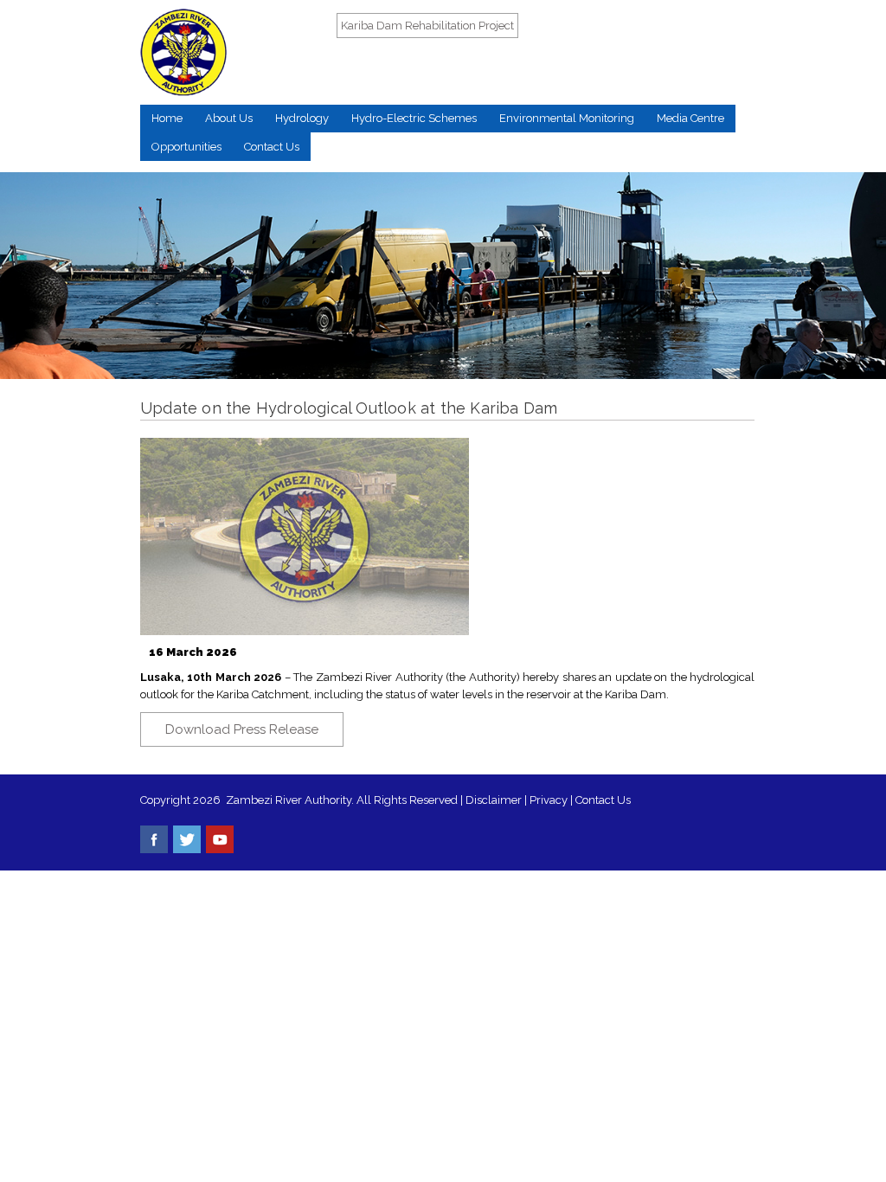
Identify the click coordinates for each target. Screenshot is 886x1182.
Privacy (550, 799)
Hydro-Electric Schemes (414, 118)
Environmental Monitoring (566, 118)
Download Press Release (241, 729)
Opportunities (186, 146)
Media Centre (690, 118)
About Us (229, 118)
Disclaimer (493, 799)
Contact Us (271, 146)
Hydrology (302, 118)
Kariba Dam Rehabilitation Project (427, 25)
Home (167, 118)
